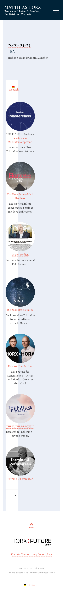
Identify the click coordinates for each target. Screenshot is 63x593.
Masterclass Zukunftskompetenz (20, 140)
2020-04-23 (19, 44)
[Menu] (56, 10)
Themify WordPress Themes (42, 572)
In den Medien (20, 255)
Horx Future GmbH (30, 568)
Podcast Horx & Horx (20, 366)
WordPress (23, 572)
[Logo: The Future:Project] (20, 422)
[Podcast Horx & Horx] (20, 362)
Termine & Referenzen (20, 479)
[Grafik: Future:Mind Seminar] (20, 190)
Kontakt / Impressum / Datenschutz (31, 554)
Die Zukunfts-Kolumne (20, 310)
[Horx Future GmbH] (22, 15)
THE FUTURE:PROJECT (20, 426)
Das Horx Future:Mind (20, 196)
